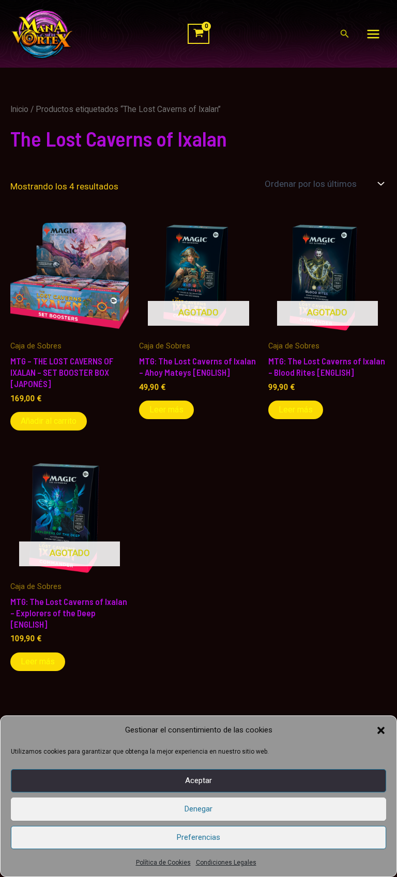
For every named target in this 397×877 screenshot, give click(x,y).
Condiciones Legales (226, 862)
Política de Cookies (163, 862)
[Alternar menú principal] (373, 34)
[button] (381, 730)
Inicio (19, 109)
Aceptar (198, 780)
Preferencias (198, 837)
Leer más (166, 409)
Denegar (198, 809)
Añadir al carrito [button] (49, 421)
